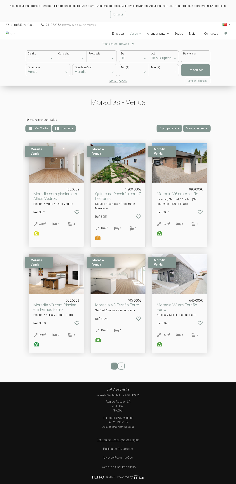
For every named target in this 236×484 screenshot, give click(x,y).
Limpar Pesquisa (197, 80)
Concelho (64, 53)
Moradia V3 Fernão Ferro (117, 305)
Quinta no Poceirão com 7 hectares (118, 196)
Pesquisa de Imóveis (116, 44)
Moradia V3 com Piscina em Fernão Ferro (54, 307)
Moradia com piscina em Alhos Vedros (55, 196)
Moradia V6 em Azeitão (177, 194)
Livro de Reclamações (118, 457)
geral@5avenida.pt (23, 25)
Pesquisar (196, 70)
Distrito (32, 53)
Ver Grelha (41, 128)
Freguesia (94, 53)
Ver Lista (67, 128)
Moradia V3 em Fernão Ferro (177, 307)
